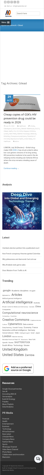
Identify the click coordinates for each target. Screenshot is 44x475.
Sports (4, 444)
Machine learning (17, 336)
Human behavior (8, 333)
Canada (31, 307)
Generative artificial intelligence (14, 330)
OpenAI (5, 342)
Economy (27, 327)
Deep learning (7, 327)
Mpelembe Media (8, 470)
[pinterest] (11, 3)
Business (5, 426)
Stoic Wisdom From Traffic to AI (14, 270)
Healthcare (22, 126)
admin (17, 141)
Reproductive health (17, 139)
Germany (31, 330)
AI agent (32, 291)
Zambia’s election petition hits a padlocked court (20, 248)
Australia (37, 303)
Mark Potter (12, 134)
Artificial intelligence (17, 302)
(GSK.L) (15, 150)
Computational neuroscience (20, 312)
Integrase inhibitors (29, 131)
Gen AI (4, 391)
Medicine (33, 134)
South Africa (7, 345)
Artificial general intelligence (12, 298)
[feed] (15, 3)
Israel (32, 333)
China (38, 306)
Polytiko (5, 402)
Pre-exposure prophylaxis (19, 136)
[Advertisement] (22, 55)
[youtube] (18, 3)
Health (10, 131)
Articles (32, 126)
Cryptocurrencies (35, 320)
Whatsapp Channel (9, 447)
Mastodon (6, 457)
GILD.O (37, 129)
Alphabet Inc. (6, 295)
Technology (18, 345)
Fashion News (7, 442)
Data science (28, 324)
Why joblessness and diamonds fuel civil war (19, 259)
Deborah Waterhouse (27, 129)
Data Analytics (7, 407)
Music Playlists (8, 404)
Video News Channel (10, 449)
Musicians (24, 339)
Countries (13, 316)
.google (6, 290)
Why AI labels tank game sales (14, 265)
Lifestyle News (8, 437)
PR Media (7, 412)
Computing (5, 316)
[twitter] (8, 3)
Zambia (29, 355)
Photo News (7, 452)
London (6, 134)
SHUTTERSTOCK (22, 342)
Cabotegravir (8, 129)
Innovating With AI (9, 394)
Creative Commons (15, 319)
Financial (5, 419)
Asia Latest (6, 434)
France (35, 327)
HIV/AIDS (19, 131)
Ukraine (26, 345)
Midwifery (7, 136)
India (17, 333)
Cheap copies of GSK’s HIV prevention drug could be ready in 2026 (20, 118)
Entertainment (8, 424)
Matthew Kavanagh (23, 134)
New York (32, 339)
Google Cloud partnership (12, 389)
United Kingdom (15, 349)
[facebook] (5, 3)
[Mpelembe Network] (6, 13)
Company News (8, 439)
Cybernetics (15, 324)
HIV (14, 131)
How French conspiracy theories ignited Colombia (21, 254)
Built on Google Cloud (9, 468)
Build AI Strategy (8, 399)
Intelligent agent (25, 333)
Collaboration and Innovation (13, 455)
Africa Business (8, 431)
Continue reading (11, 168)
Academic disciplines (20, 291)
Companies (6, 309)
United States (28, 139)
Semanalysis (7, 397)
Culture (4, 324)
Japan (37, 333)
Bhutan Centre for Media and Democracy (15, 307)
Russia (11, 342)
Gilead (6, 131)
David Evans (16, 129)
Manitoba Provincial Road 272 (11, 339)
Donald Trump (18, 327)
